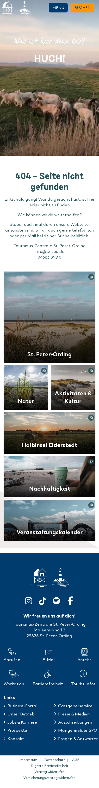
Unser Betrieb (21, 714)
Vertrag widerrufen (49, 771)
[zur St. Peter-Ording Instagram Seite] (28, 600)
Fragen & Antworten (78, 738)
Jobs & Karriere (22, 722)
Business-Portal (22, 706)
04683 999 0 (49, 257)
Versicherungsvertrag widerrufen (49, 777)
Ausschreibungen (75, 722)
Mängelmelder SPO (77, 730)
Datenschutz (54, 759)
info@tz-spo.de (49, 251)
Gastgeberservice (75, 706)
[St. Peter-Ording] (6, 8)
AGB (76, 759)
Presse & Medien (74, 714)
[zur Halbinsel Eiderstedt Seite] (60, 577)
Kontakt (15, 738)
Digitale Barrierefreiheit (49, 765)
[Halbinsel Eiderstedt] (24, 8)
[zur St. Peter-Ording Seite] (38, 577)
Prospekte (17, 730)
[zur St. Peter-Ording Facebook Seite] (70, 600)
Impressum (28, 759)
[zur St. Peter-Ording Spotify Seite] (56, 600)
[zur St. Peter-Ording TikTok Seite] (42, 600)
